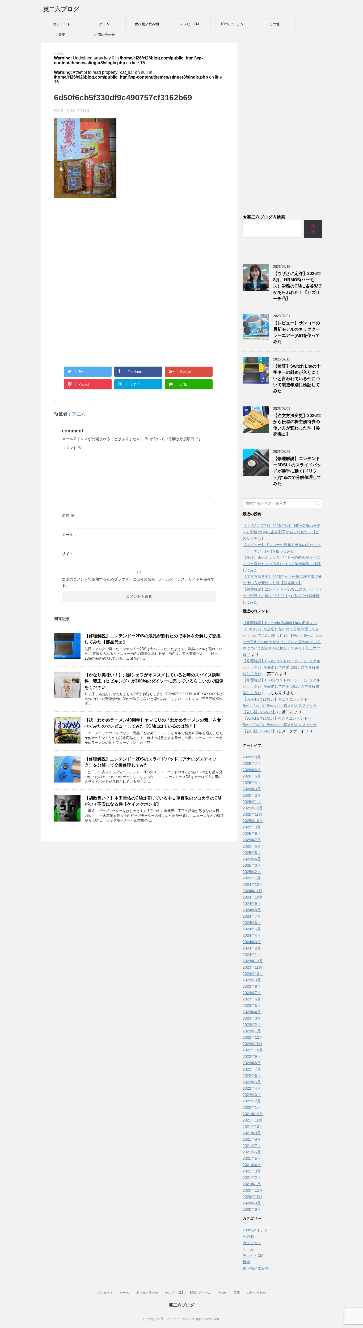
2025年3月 (252, 865)
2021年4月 (252, 1165)
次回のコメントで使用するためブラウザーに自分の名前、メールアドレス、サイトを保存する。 (138, 582)
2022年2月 (252, 1101)
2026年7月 (252, 763)
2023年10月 (253, 974)
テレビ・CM (189, 24)
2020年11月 (252, 1196)
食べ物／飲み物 (147, 24)
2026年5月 (252, 776)
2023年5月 (252, 1005)
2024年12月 (253, 884)
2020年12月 (253, 1190)
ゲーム (104, 24)
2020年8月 (252, 1209)
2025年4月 (252, 859)
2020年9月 (252, 1203)
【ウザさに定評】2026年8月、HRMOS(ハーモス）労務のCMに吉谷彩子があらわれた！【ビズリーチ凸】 (297, 286)
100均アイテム (232, 24)
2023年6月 (252, 999)
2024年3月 (252, 942)
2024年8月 (252, 910)
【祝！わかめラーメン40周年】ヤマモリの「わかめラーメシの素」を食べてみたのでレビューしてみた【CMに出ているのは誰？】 (153, 723)
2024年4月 (252, 935)
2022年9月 (252, 1056)
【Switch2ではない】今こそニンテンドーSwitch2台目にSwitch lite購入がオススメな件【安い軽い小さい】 (280, 705)
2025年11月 (252, 814)
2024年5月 (252, 929)
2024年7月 (252, 916)
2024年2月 (252, 948)
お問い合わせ (104, 35)
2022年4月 (252, 1088)
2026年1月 (252, 802)
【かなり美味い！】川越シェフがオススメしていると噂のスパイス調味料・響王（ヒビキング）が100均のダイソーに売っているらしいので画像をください (154, 681)
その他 (274, 24)
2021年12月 (253, 1114)
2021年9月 (252, 1133)
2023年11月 (252, 967)
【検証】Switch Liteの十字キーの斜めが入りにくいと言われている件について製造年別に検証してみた (297, 378)
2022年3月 (252, 1095)
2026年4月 (252, 782)
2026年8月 (252, 757)
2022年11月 (252, 1044)
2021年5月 (252, 1158)
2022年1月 (252, 1107)
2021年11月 (252, 1120)
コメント (72, 448)
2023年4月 (252, 1012)
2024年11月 (252, 891)
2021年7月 (252, 1146)
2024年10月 (253, 897)
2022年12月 (253, 1037)
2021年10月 (253, 1126)
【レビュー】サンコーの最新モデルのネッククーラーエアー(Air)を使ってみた (296, 332)
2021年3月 (252, 1171)
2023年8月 (252, 986)
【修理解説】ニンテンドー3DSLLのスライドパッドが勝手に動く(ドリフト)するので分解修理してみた (297, 471)
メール (70, 534)
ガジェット (61, 24)
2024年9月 (252, 903)
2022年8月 (252, 1063)
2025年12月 (253, 808)
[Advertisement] (139, 246)
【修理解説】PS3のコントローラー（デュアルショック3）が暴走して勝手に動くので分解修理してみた (281, 667)
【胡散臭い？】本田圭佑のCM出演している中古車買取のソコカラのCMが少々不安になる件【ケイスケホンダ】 (153, 801)
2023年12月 (253, 961)
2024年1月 (252, 954)
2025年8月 (252, 833)
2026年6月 (252, 770)
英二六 (79, 414)
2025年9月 (252, 827)
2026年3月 (252, 789)
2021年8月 (252, 1139)
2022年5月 (252, 1082)
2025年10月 (253, 821)
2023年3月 (252, 1018)
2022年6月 (252, 1075)
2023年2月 (252, 1024)
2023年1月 (252, 1031)
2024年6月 (252, 923)
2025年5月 (252, 852)
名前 (68, 515)
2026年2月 (252, 795)
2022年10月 (253, 1050)
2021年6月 (252, 1152)
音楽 (61, 35)
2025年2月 (252, 872)
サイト (67, 554)
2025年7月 (252, 840)
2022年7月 (252, 1069)
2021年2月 (252, 1177)
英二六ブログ (61, 9)
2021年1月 (252, 1184)
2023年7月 (252, 993)
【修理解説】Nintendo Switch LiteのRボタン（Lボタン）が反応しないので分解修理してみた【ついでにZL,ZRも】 (281, 629)
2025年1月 (252, 878)
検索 (313, 229)
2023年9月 (252, 980)
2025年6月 (252, 846)
